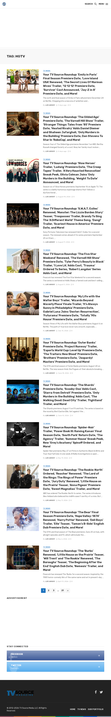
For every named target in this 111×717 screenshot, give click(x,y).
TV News (46, 71)
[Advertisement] (55, 28)
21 (62, 590)
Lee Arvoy (50, 105)
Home (72, 709)
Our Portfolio (95, 709)
